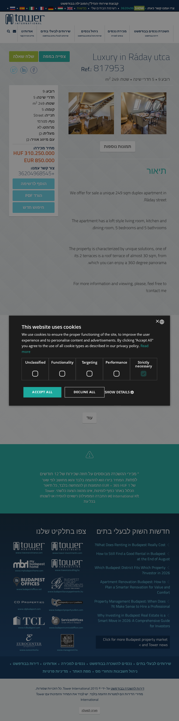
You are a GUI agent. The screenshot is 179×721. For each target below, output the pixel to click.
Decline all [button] (84, 392)
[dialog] (89, 360)
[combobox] (162, 321)
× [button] (158, 321)
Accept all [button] (42, 392)
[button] (120, 392)
